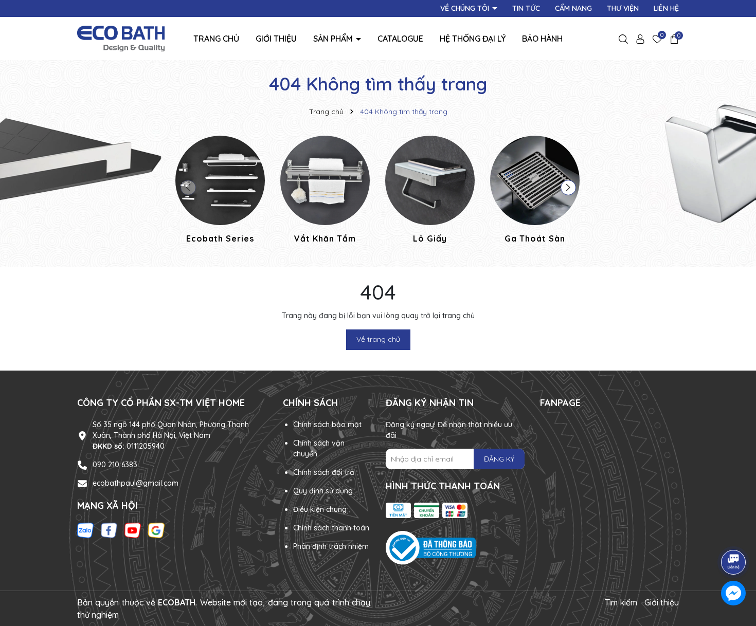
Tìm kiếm (621, 602)
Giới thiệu (276, 38)
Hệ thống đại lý (473, 38)
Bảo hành (542, 38)
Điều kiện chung (320, 509)
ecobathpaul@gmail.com (135, 483)
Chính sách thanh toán (331, 527)
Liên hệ (666, 8)
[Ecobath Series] (220, 191)
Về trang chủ (378, 339)
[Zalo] (85, 530)
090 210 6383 (115, 464)
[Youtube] (132, 530)
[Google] (156, 530)
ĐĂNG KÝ (499, 459)
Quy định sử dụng (323, 490)
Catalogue (400, 38)
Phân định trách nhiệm (331, 546)
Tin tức (526, 8)
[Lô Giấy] (430, 191)
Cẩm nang (573, 8)
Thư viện (623, 8)
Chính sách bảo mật (327, 424)
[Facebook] (109, 530)
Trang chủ (216, 38)
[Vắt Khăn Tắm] (325, 191)
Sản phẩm (334, 38)
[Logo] (121, 38)
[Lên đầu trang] (734, 533)
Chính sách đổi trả (323, 472)
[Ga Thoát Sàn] (535, 191)
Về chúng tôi (465, 8)
